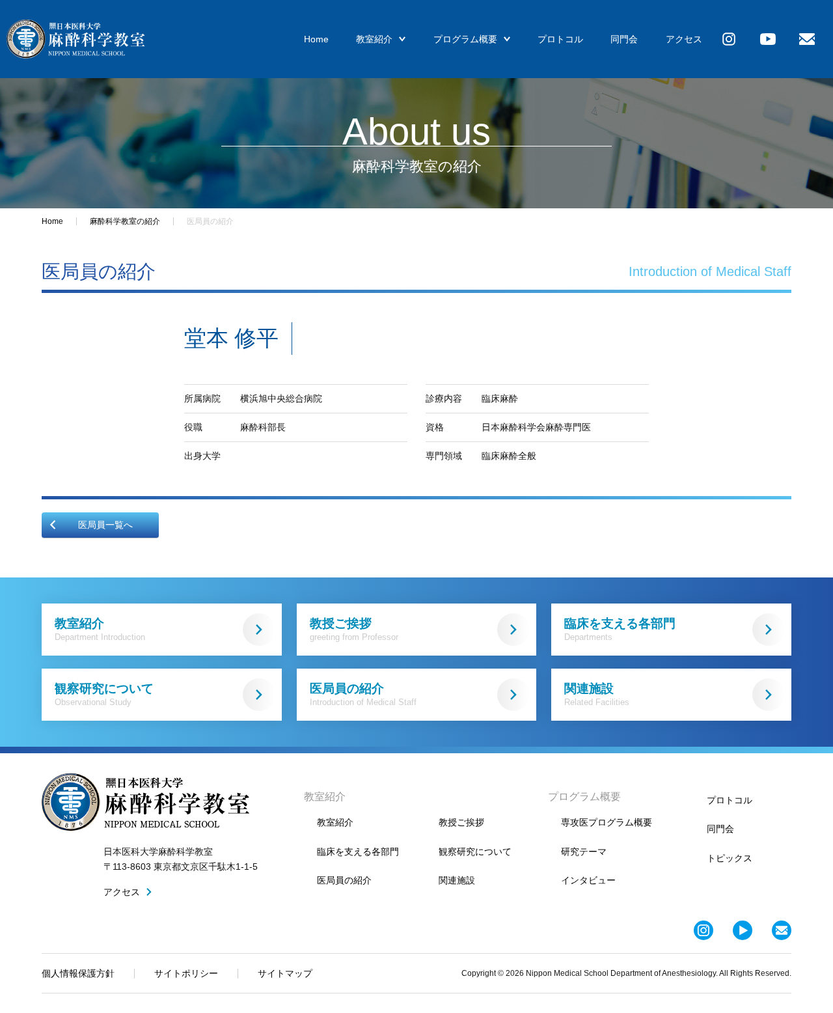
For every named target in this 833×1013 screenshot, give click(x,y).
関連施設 (596, 694)
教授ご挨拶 (354, 629)
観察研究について (104, 694)
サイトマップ (285, 973)
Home (316, 39)
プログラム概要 (465, 39)
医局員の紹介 (363, 694)
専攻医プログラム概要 (606, 822)
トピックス (729, 858)
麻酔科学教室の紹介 (125, 221)
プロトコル (560, 39)
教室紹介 (374, 39)
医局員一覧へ (105, 525)
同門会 (624, 39)
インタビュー (588, 880)
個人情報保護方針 (78, 973)
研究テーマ (584, 851)
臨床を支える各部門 (620, 629)
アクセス (684, 39)
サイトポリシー (186, 973)
